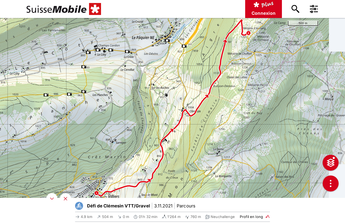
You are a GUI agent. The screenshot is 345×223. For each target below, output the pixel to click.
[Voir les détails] (52, 198)
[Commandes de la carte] (331, 183)
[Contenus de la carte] (331, 163)
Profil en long (251, 217)
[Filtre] (314, 9)
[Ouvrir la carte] (65, 198)
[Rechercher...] (295, 9)
